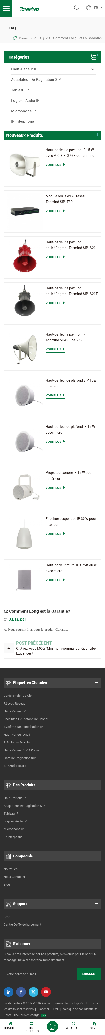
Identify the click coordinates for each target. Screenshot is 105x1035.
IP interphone (22, 121)
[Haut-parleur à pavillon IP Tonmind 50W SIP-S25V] (25, 349)
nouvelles (11, 869)
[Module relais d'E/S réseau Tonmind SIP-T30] (25, 211)
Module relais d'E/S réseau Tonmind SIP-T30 (66, 199)
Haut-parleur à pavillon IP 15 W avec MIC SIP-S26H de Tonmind (70, 153)
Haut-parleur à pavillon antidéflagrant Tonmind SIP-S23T (72, 291)
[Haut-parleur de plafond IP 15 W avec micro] (25, 442)
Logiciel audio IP (25, 100)
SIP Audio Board (15, 766)
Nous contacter (14, 877)
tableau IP (20, 90)
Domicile (25, 38)
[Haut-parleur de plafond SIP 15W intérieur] (25, 395)
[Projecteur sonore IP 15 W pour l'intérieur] (25, 488)
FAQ (40, 38)
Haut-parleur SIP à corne (21, 750)
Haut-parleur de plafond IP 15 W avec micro (70, 429)
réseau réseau (14, 703)
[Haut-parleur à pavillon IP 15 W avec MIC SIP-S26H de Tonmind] (25, 165)
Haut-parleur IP (24, 69)
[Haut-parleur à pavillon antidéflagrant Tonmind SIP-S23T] (25, 303)
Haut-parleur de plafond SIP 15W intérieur (71, 383)
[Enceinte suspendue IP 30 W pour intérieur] (25, 534)
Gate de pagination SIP (20, 758)
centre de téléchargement (22, 924)
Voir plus (53, 165)
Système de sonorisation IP (23, 727)
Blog (7, 884)
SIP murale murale (17, 742)
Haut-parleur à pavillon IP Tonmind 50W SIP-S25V (65, 337)
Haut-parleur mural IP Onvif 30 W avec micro (71, 568)
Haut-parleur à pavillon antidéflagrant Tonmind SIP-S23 (71, 245)
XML (56, 1009)
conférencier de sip (18, 695)
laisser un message (52, 1026)
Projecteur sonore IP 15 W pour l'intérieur (69, 475)
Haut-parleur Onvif (17, 734)
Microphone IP (23, 111)
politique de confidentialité (80, 1009)
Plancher (43, 1009)
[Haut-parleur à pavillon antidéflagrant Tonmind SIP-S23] (25, 257)
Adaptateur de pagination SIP (36, 79)
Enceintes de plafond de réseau (26, 719)
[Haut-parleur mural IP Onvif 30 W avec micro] (25, 580)
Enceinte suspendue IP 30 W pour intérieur (71, 522)
